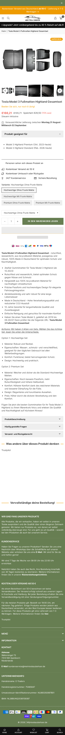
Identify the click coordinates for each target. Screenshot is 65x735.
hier (46, 614)
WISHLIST (33, 732)
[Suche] (8, 18)
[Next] (59, 90)
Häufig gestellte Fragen (16, 426)
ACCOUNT (18, 732)
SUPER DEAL (56, 39)
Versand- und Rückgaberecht (18, 434)
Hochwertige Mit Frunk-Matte (18, 196)
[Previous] (5, 90)
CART (47, 732)
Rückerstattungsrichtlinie (34, 574)
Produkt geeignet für (16, 134)
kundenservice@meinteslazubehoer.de (26, 666)
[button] (32, 230)
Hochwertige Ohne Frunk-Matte (19, 190)
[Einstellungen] (55, 18)
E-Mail (39, 552)
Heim (4, 31)
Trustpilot (6, 450)
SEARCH (60, 732)
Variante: (22, 184)
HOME (4, 732)
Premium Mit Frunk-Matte (48, 203)
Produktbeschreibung (15, 419)
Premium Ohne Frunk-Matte (17, 203)
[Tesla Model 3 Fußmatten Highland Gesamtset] (8, 91)
